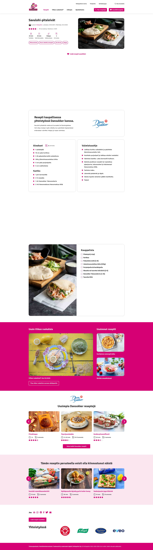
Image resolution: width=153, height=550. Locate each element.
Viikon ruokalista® (57, 10)
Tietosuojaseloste (33, 546)
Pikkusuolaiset (33, 42)
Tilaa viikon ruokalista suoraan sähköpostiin (43, 383)
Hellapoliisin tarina (81, 4)
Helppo (65, 42)
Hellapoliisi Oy (77, 546)
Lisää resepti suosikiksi (37, 520)
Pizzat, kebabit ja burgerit (46, 42)
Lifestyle (69, 10)
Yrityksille (93, 4)
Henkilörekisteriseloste (45, 546)
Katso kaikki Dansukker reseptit (76, 446)
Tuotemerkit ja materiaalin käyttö (62, 546)
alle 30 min (58, 42)
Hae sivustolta (120, 4)
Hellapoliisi (39, 25)
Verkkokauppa (103, 4)
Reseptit (46, 10)
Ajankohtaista (80, 10)
